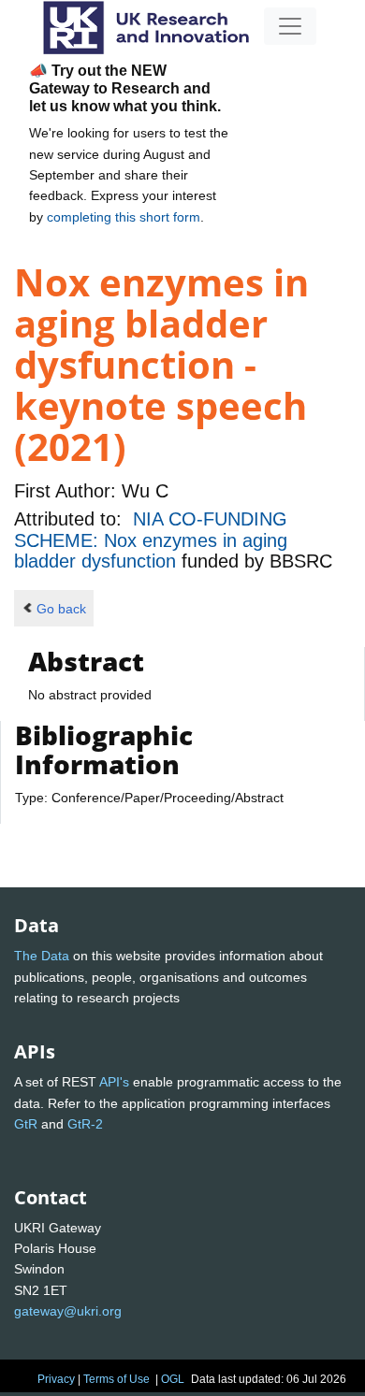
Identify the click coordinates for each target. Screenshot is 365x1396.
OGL (172, 1379)
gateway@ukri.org (68, 1310)
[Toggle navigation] (290, 26)
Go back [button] (61, 608)
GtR (25, 1123)
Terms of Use (116, 1379)
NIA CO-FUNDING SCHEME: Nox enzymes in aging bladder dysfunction (150, 540)
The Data (41, 955)
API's (114, 1081)
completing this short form (123, 216)
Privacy (56, 1379)
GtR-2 (85, 1123)
